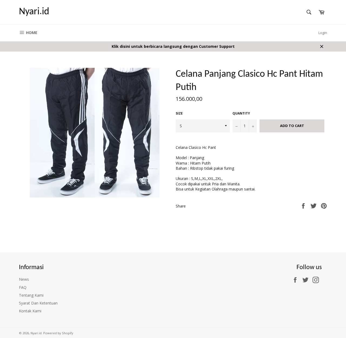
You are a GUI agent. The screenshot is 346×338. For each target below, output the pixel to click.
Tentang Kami (31, 295)
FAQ (22, 287)
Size (179, 113)
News (24, 279)
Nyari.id (34, 12)
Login (322, 32)
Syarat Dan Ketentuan (38, 303)
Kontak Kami (30, 310)
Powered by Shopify (58, 333)
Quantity (241, 113)
